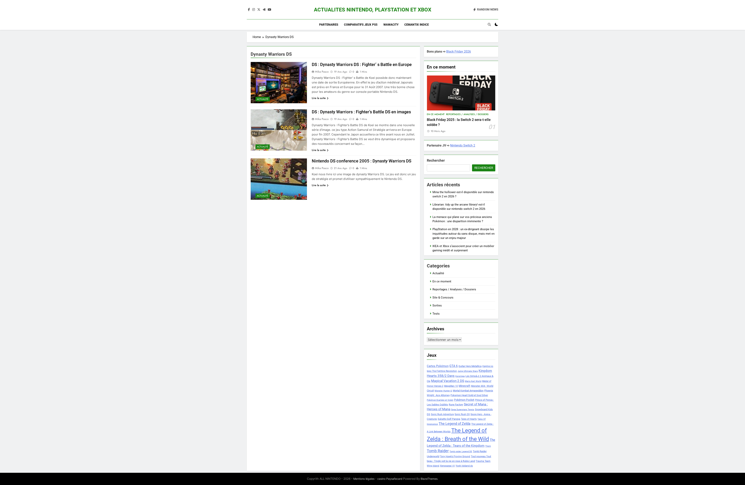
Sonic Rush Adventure (442, 414)
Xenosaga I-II (447, 465)
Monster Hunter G (443, 391)
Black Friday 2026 (458, 51)
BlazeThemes (429, 478)
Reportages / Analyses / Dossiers (467, 114)
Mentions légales (363, 478)
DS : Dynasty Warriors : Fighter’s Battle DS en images (361, 111)
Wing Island (433, 465)
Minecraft (464, 385)
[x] (259, 9)
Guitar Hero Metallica (470, 366)
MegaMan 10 (451, 386)
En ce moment (435, 114)
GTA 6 (453, 366)
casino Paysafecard (389, 478)
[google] (264, 9)
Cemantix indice (416, 24)
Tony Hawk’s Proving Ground (455, 456)
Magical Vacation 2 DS (447, 381)
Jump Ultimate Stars (468, 371)
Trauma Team (483, 461)
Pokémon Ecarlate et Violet (440, 400)
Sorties (437, 305)
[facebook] (249, 9)
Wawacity (390, 24)
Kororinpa (460, 376)
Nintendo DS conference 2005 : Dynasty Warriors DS (361, 161)
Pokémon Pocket (464, 399)
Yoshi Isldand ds (464, 465)
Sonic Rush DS (462, 414)
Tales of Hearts (469, 419)
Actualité (262, 99)
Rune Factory (456, 404)
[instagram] (253, 9)
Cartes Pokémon (438, 366)
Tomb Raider (438, 451)
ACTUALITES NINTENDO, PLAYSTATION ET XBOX (372, 10)
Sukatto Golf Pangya (449, 418)
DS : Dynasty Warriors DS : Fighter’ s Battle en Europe (362, 64)
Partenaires (328, 24)
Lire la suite (319, 98)
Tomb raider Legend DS (461, 451)
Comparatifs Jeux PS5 (361, 24)
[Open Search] (489, 24)
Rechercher (436, 160)
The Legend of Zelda (454, 424)
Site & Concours (442, 297)
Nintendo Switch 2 (462, 145)
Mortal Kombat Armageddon (468, 390)
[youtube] (269, 9)
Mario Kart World (473, 381)
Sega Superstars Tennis (462, 409)
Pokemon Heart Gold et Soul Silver (469, 395)
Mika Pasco (322, 72)
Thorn (488, 446)
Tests (436, 313)
